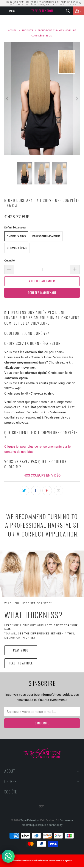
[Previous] (7, 98)
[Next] (76, 98)
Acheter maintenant (42, 292)
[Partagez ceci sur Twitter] (24, 490)
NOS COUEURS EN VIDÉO (42, 475)
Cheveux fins (16, 236)
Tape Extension (29, 820)
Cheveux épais (17, 248)
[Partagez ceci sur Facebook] (35, 490)
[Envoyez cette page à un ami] (58, 490)
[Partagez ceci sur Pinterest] (47, 490)
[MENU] (2, 10)
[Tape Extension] (42, 10)
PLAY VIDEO (20, 650)
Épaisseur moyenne (46, 236)
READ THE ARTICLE (21, 663)
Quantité (9, 260)
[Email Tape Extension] (42, 807)
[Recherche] (68, 10)
